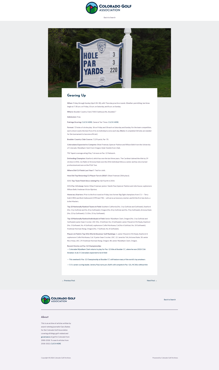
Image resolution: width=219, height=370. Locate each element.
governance (45, 337)
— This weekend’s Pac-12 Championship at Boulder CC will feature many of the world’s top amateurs (106, 259)
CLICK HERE (87, 122)
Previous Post (68, 280)
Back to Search (109, 17)
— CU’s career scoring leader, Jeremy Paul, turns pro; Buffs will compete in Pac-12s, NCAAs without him (107, 265)
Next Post (152, 280)
